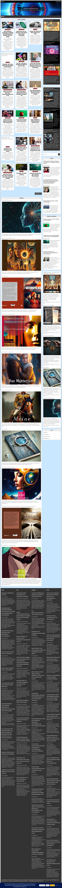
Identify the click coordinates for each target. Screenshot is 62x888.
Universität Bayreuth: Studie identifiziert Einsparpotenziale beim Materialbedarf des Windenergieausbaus (51, 180)
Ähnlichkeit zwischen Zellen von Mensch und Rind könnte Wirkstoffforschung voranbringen (38, 812)
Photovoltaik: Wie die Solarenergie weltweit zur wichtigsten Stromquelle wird (21, 93)
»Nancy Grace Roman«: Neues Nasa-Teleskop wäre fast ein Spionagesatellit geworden (7, 176)
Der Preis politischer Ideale (48, 334)
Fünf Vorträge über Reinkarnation (8, 399)
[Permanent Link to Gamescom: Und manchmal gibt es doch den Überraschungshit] (35, 167)
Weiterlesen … (48, 174)
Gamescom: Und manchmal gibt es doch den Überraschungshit (35, 175)
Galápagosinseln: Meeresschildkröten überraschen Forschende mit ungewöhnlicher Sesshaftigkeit (8, 615)
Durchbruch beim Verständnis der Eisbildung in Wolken (22, 598)
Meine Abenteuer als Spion (7, 322)
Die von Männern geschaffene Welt (8, 477)
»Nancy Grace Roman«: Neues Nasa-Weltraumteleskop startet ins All (7, 93)
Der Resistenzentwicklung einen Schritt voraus (38, 616)
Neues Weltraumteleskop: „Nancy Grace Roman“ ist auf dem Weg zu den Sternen (35, 92)
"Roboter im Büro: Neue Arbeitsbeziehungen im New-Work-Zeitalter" (50, 93)
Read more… (40, 611)
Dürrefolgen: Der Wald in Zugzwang (21, 174)
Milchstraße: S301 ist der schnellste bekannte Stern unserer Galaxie (53, 663)
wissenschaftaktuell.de (31, 8)
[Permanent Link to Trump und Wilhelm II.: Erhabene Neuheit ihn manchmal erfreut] (35, 113)
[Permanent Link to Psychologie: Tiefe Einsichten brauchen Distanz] (7, 141)
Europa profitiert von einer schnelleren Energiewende (22, 783)
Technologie (8, 29)
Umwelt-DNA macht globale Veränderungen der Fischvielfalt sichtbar (23, 742)
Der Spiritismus (47, 46)
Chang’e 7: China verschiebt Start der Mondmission (52, 621)
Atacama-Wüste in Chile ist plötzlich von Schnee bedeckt (21, 149)
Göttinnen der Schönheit (48, 25)
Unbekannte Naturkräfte (48, 67)
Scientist (32, 35)
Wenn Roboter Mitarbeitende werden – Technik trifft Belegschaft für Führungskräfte (51, 115)
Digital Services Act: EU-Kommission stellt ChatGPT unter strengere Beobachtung (21, 33)
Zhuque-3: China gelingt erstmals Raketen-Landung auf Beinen (53, 681)
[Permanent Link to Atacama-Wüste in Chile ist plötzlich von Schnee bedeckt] (21, 141)
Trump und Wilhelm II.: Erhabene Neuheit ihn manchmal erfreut (35, 121)
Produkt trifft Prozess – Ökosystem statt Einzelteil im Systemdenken (50, 251)
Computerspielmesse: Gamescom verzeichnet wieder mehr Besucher (8, 121)
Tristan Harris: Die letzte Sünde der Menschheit (21, 120)
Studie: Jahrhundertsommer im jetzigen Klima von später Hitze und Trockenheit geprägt (23, 619)
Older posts (37, 193)
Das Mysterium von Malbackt (7, 284)
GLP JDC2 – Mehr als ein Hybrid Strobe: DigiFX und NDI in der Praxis (21, 64)
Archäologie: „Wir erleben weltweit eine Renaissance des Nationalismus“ (7, 65)
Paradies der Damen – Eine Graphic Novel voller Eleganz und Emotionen (51, 272)
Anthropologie (4, 208)
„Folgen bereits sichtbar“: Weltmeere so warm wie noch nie (8, 775)
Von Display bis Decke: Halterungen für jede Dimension (8, 688)
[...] (31, 205)
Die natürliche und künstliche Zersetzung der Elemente (12, 519)
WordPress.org (46, 437)
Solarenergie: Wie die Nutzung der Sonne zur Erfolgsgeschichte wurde (35, 149)
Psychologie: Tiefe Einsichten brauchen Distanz (8, 150)
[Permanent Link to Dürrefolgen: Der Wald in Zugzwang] (21, 167)
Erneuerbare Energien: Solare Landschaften (50, 200)
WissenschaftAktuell (35, 61)
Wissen (36, 29)
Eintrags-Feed (46, 433)
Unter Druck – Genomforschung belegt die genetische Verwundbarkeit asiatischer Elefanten (38, 751)
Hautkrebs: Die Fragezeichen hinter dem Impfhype (38, 637)
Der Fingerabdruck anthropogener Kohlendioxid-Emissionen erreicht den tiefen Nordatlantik (8, 711)
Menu (3, 1)
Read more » (45, 299)
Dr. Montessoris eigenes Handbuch (8, 559)
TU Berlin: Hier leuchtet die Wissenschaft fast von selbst (35, 33)
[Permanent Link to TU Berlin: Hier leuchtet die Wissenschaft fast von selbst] (35, 25)
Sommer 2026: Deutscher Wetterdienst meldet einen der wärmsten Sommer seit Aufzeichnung (35, 65)
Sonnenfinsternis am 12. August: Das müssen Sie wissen (53, 805)
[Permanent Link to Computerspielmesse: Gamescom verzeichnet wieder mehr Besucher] (7, 113)
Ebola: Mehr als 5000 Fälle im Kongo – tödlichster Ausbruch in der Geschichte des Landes (38, 679)
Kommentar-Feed (46, 435)
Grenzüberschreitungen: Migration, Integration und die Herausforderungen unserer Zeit (18, 438)
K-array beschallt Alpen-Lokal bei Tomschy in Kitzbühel (23, 723)
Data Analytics (4, 361)
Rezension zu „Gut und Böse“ (48, 304)
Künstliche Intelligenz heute (48, 396)
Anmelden (45, 431)
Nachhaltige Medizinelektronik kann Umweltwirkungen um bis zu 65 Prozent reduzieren (38, 701)
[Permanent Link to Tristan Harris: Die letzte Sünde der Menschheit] (21, 113)
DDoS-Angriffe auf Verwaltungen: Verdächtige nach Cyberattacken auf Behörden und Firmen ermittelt (7, 34)
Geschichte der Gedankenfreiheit (8, 246)
